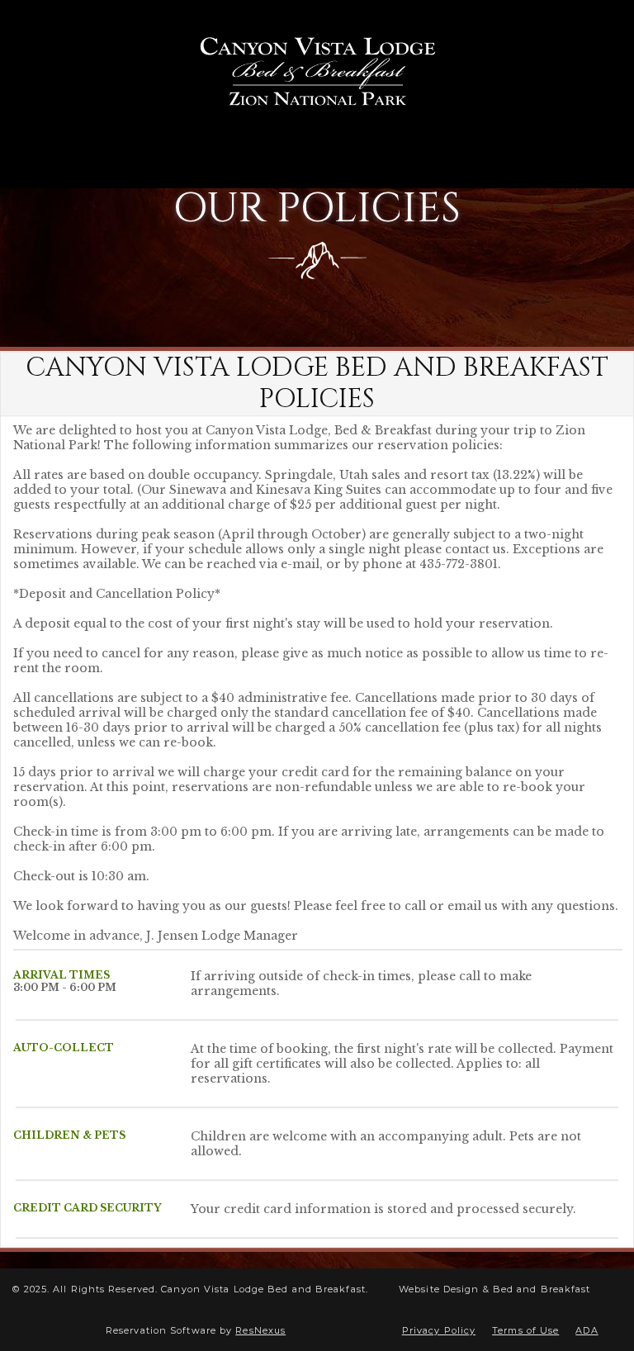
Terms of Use (525, 1330)
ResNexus (260, 1330)
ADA (586, 1330)
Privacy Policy (439, 1330)
